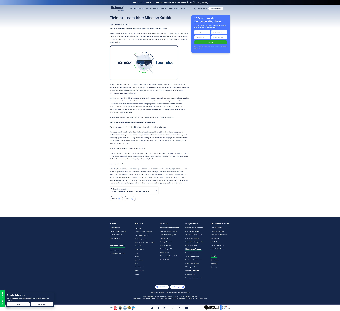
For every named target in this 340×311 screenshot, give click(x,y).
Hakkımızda (138, 228)
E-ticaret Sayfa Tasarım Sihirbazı (169, 256)
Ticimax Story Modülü (166, 249)
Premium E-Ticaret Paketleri (118, 231)
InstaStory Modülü (165, 245)
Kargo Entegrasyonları (191, 245)
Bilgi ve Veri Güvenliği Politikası (175, 292)
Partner (137, 256)
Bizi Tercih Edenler (117, 245)
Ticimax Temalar (164, 259)
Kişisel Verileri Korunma (157, 292)
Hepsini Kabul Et (42, 304)
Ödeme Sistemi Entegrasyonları (194, 242)
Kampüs (184, 8)
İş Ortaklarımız (139, 260)
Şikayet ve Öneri (139, 270)
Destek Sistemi (139, 267)
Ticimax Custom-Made (116, 235)
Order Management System (168, 235)
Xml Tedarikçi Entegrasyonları (193, 235)
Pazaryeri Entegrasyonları (192, 231)
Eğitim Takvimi (215, 260)
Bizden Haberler (139, 249)
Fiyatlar (148, 8)
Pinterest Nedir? (215, 238)
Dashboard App (164, 238)
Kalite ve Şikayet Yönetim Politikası (144, 242)
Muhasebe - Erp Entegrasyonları (194, 227)
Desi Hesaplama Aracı (191, 253)
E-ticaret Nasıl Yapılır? (217, 227)
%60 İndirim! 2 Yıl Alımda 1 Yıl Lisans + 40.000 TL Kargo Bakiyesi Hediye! (159, 2)
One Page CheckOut (166, 242)
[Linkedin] (179, 308)
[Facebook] (158, 308)
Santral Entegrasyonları (192, 238)
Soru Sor (114, 199)
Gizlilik (188, 292)
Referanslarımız (173, 8)
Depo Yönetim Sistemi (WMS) (168, 231)
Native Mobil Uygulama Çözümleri (169, 227)
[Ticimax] (117, 8)
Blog (136, 263)
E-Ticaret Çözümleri (137, 8)
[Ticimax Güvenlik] (122, 307)
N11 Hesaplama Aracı (191, 267)
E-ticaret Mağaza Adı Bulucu (193, 278)
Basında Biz (138, 246)
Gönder (210, 42)
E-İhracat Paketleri (115, 238)
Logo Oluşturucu (190, 274)
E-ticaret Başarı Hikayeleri (117, 253)
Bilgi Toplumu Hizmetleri (141, 235)
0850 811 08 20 (202, 8)
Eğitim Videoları (215, 267)
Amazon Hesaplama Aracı (192, 263)
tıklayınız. (9, 300)
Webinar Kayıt (214, 263)
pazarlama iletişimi (214, 46)
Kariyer (137, 253)
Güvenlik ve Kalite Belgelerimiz (143, 232)
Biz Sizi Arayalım (177, 287)
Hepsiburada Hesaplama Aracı (193, 260)
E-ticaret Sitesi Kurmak (217, 231)
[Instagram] (165, 308)
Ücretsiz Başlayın (216, 8)
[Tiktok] (152, 308)
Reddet (18, 304)
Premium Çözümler (159, 8)
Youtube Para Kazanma (217, 245)
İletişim (137, 274)
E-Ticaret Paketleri (115, 227)
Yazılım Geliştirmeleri (141, 239)
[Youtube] (186, 308)
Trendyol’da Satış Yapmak (218, 249)
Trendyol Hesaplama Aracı (192, 256)
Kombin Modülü (164, 252)
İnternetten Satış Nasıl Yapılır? (219, 235)
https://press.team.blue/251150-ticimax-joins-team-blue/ (131, 191)
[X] (171, 308)
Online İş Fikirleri (215, 242)
